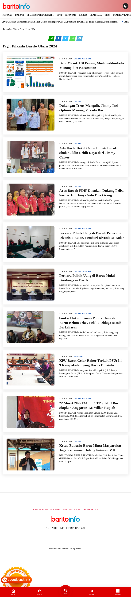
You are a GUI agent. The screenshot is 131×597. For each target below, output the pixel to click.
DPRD (59, 15)
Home (13, 594)
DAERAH (19, 15)
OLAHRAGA (96, 15)
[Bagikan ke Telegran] (79, 38)
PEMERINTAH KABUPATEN (40, 15)
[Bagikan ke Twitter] (65, 38)
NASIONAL (7, 15)
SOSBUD (83, 15)
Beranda (7, 29)
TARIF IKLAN (91, 509)
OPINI (107, 15)
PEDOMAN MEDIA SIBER (46, 509)
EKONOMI (70, 15)
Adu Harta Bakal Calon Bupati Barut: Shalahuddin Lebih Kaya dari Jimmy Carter (88, 152)
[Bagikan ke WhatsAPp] (72, 38)
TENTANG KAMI (72, 509)
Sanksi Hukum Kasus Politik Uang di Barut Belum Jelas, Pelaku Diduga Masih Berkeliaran (90, 322)
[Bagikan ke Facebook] (58, 38)
